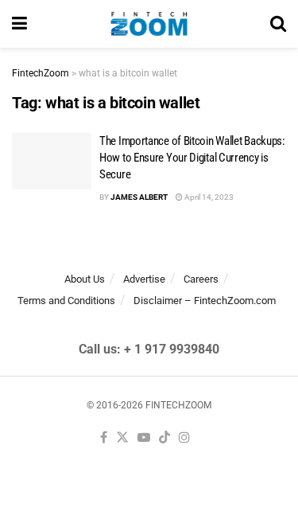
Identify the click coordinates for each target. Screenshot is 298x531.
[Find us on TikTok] (164, 438)
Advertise (144, 279)
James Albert (139, 197)
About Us (84, 279)
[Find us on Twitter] (122, 438)
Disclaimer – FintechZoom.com (205, 300)
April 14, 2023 (208, 197)
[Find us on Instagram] (184, 438)
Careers (201, 279)
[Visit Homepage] (149, 24)
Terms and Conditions (66, 300)
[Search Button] (278, 24)
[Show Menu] (19, 24)
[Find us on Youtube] (143, 438)
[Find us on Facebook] (103, 438)
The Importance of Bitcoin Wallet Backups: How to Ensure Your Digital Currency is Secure (192, 158)
